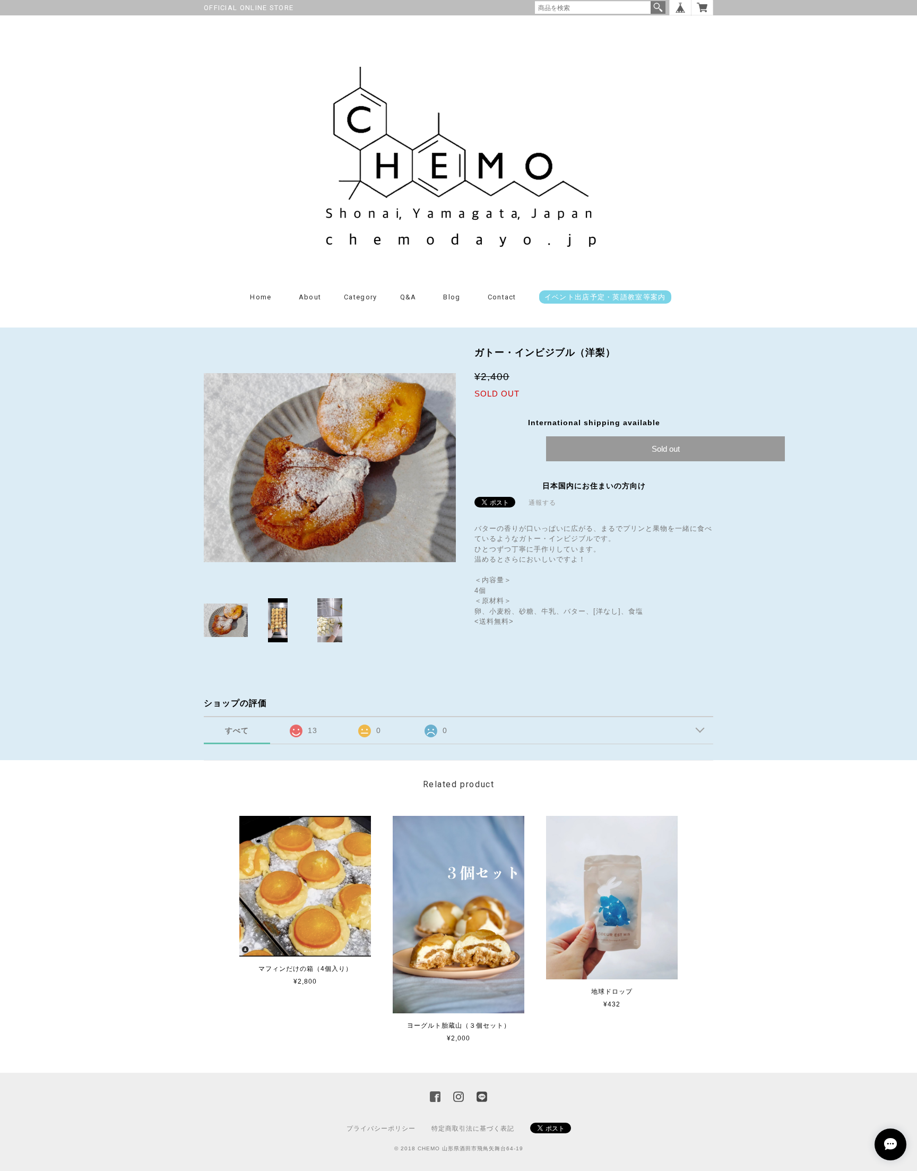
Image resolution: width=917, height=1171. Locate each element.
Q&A (408, 297)
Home (260, 297)
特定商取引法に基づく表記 (472, 1128)
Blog (451, 297)
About (310, 297)
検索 (658, 7)
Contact (502, 297)
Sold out (666, 448)
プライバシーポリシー (381, 1128)
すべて (237, 730)
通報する (542, 502)
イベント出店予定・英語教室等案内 (605, 297)
